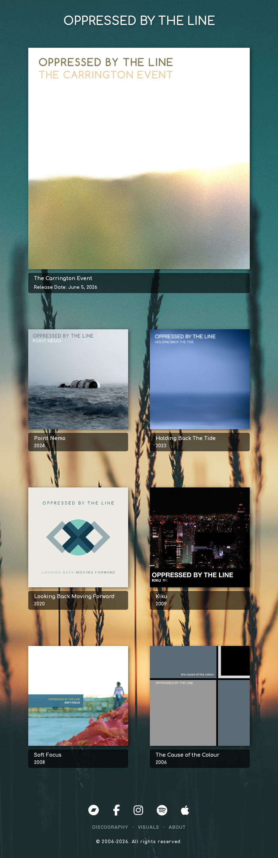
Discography (110, 827)
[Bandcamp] (94, 811)
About (177, 827)
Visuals (148, 827)
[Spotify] (162, 811)
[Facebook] (117, 811)
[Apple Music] (185, 811)
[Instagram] (139, 811)
